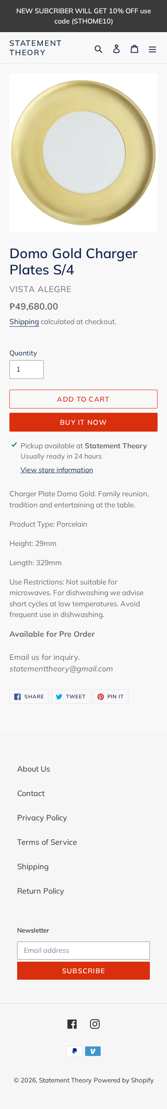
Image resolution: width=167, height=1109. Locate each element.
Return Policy (40, 891)
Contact (31, 793)
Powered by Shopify (124, 1080)
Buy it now (83, 422)
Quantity (23, 353)
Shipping (24, 321)
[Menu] (152, 48)
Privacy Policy (42, 818)
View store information (57, 469)
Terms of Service (47, 842)
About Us (33, 769)
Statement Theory (35, 48)
